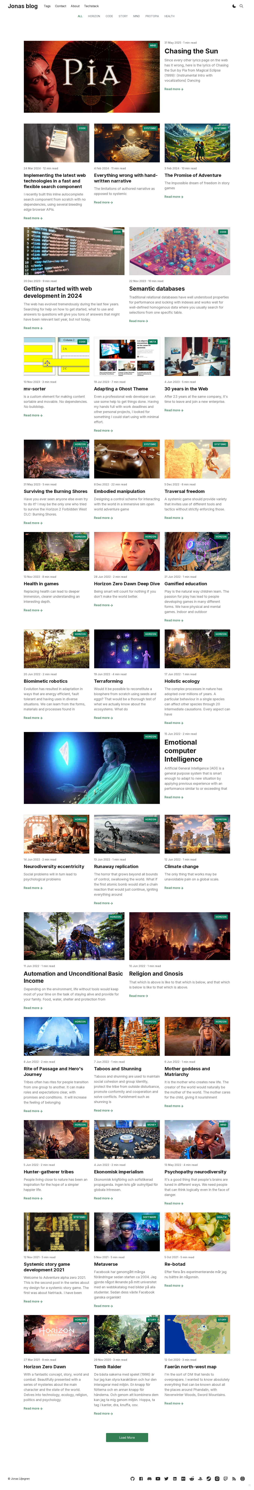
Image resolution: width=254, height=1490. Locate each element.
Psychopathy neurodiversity (195, 1172)
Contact (60, 6)
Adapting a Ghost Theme (121, 389)
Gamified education (186, 583)
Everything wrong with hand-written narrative (126, 178)
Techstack (91, 6)
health (169, 16)
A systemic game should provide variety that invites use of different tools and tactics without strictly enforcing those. (196, 504)
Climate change (182, 866)
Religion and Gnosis (156, 973)
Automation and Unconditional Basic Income (73, 977)
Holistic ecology (182, 681)
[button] (234, 6)
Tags (47, 6)
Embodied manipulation (119, 491)
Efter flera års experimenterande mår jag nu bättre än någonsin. (196, 1274)
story (123, 16)
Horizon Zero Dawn (45, 1366)
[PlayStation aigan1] (200, 1479)
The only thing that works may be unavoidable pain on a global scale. (192, 876)
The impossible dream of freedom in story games (197, 185)
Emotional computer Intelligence (183, 750)
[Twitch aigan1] (225, 1479)
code (109, 16)
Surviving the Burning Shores (55, 491)
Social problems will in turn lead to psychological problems (50, 876)
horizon (94, 16)
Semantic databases (157, 288)
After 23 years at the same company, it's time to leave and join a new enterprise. (196, 399)
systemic (150, 128)
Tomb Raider (107, 1366)
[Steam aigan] (208, 1479)
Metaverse (106, 1264)
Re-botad (175, 1264)
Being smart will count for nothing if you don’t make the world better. (125, 593)
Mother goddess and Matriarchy (187, 1071)
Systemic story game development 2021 (47, 1267)
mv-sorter (35, 389)
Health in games (41, 583)
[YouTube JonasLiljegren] (158, 1479)
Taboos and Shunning (117, 1068)
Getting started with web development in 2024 (58, 292)
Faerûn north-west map (191, 1366)
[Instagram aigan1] (217, 1479)
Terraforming (108, 681)
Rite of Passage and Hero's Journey (53, 1071)
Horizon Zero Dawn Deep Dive (127, 583)
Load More (127, 1437)
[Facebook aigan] (141, 1479)
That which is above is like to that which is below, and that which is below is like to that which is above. (179, 984)
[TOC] (242, 1479)
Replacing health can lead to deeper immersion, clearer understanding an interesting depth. (52, 596)
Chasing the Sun (191, 51)
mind (136, 16)
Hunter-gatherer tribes (49, 1172)
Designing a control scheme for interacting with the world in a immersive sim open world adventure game (127, 504)
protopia (152, 16)
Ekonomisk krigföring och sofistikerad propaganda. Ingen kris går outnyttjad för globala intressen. (126, 1185)
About (75, 6)
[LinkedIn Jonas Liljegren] (175, 1479)
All (80, 16)
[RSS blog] (234, 1479)
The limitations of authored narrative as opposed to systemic (124, 191)
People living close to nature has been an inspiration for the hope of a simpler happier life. (55, 1185)
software (149, 1217)
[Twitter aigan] (166, 1479)
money (151, 1124)
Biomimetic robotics (45, 681)
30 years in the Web (186, 389)
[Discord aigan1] (149, 1479)
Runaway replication (116, 866)
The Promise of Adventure (193, 175)
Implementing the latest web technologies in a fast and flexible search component (55, 181)
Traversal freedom (185, 491)
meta (152, 341)
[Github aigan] (132, 1479)
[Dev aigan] (183, 1479)
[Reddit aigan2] (192, 1479)
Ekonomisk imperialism (118, 1172)
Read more (172, 89)
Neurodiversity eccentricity (54, 866)
